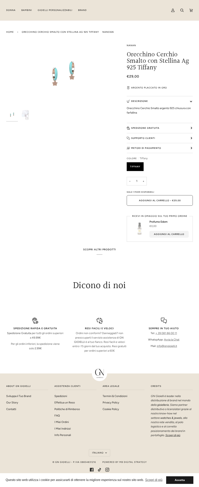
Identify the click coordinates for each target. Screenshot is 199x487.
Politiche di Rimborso (67, 409)
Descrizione (139, 101)
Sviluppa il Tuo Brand (18, 396)
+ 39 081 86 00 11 (166, 333)
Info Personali (62, 435)
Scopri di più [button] (153, 480)
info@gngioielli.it (167, 346)
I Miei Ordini (61, 421)
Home (10, 32)
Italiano (98, 452)
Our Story (12, 402)
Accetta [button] (180, 480)
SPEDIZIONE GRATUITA (145, 128)
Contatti (11, 409)
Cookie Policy (111, 409)
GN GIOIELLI (62, 462)
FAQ (57, 415)
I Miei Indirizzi (62, 428)
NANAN (131, 45)
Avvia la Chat (171, 339)
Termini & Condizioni (115, 396)
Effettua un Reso (64, 402)
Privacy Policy (111, 402)
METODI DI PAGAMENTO (146, 148)
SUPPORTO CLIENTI (143, 138)
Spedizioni (60, 396)
